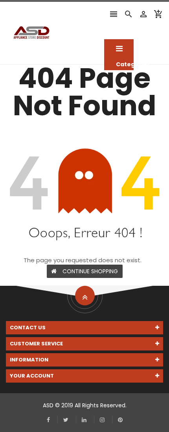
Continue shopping (90, 271)
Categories (119, 49)
